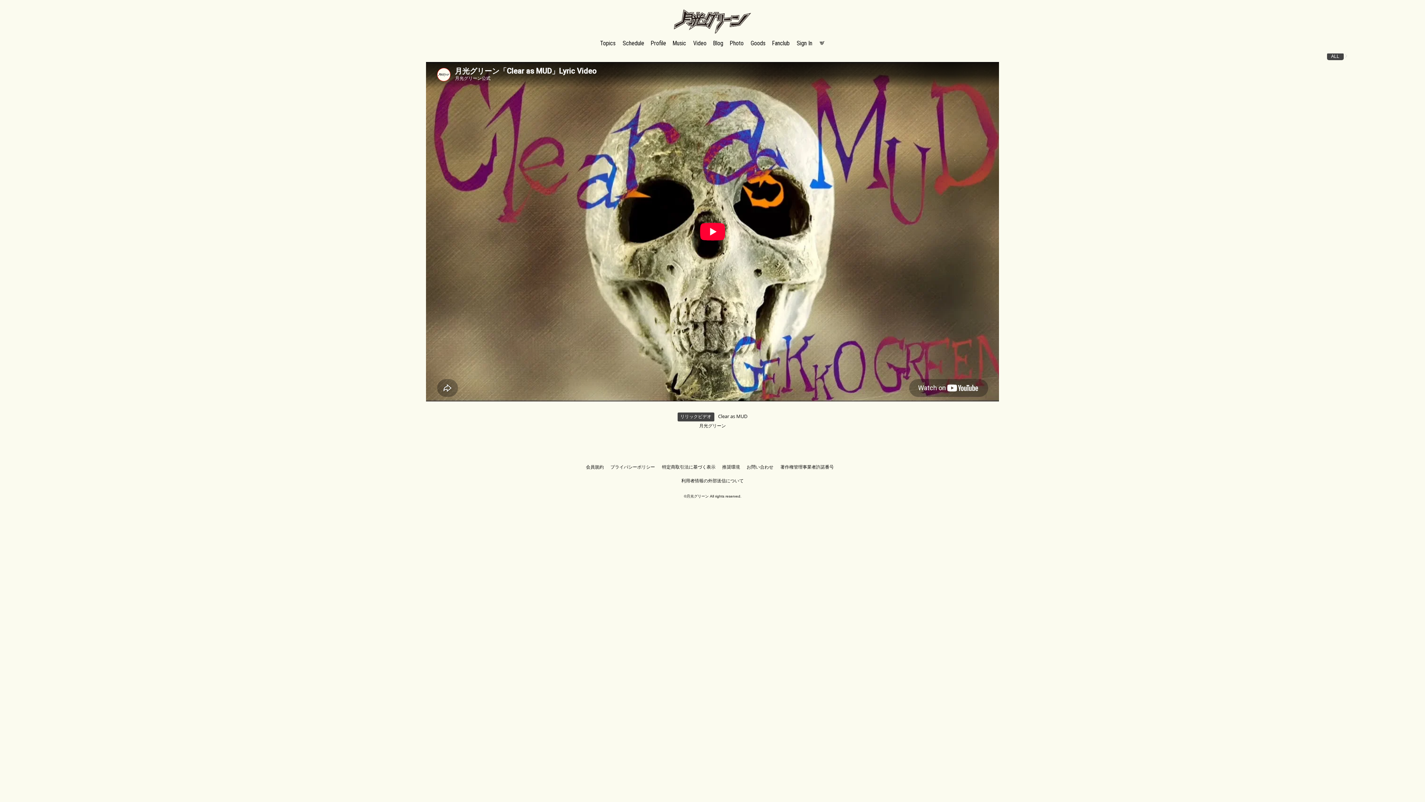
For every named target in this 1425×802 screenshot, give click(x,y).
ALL (1335, 56)
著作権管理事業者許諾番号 (807, 467)
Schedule (633, 43)
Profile (658, 43)
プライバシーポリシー (632, 467)
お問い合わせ (760, 467)
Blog (718, 43)
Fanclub (781, 43)
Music (679, 43)
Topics (608, 43)
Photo (737, 43)
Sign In (804, 43)
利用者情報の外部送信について (712, 481)
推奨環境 (731, 467)
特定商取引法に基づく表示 (688, 467)
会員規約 (595, 467)
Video (700, 43)
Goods (758, 43)
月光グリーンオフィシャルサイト (712, 9)
